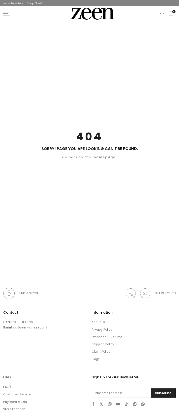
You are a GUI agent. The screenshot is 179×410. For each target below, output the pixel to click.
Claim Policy (101, 351)
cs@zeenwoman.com (30, 327)
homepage (105, 157)
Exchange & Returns (107, 337)
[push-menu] (6, 13)
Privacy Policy (102, 329)
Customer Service (17, 394)
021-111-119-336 (22, 322)
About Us (98, 322)
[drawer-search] (162, 13)
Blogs (96, 359)
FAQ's (7, 387)
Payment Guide (15, 402)
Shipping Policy (103, 344)
